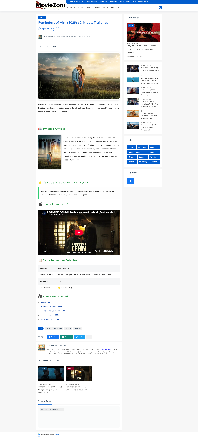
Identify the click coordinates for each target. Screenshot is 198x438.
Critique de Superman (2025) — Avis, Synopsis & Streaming (149, 92)
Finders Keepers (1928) (50, 315)
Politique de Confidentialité (108, 2)
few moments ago (45, 384)
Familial (153, 157)
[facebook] (160, 2)
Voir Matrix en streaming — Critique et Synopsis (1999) (150, 69)
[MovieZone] (50, 5)
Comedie (113, 7)
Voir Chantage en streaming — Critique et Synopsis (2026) (149, 116)
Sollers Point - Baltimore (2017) (53, 311)
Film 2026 (68, 329)
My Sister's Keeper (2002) (51, 320)
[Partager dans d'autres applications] (89, 337)
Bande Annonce (134, 152)
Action (76, 7)
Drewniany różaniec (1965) (51, 307)
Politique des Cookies (76, 2)
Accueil (69, 7)
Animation (142, 147)
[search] (160, 7)
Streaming (77, 329)
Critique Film (58, 329)
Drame (83, 7)
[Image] (132, 69)
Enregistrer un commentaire (52, 409)
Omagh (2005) (46, 303)
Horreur (105, 7)
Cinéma (42, 17)
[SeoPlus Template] (39, 435)
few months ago (133, 43)
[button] (53, 337)
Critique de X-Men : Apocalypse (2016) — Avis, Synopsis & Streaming (149, 104)
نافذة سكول (106, 349)
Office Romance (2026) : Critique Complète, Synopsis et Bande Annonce (149, 128)
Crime (89, 7)
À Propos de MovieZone (140, 2)
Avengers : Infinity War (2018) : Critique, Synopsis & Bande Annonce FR (50, 390)
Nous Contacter (125, 2)
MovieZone (58, 435)
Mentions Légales (91, 2)
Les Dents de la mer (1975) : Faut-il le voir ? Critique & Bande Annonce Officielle (150, 81)
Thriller (121, 7)
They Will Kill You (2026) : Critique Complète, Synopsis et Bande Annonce (142, 49)
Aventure (97, 7)
